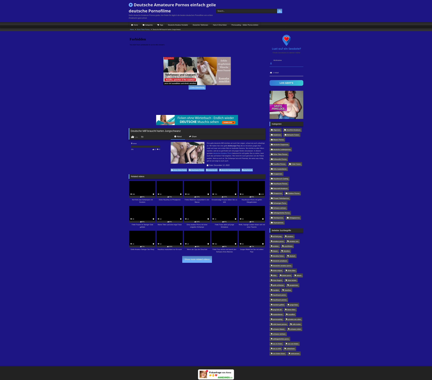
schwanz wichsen (279, 334)
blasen (275, 251)
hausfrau (288, 290)
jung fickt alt (248, 170)
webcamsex (295, 353)
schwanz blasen (278, 329)
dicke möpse (277, 270)
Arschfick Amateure (293, 130)
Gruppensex (277, 174)
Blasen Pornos (278, 140)
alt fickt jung (277, 236)
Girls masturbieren (280, 169)
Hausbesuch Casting (280, 179)
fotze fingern (277, 280)
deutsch (292, 256)
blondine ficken (278, 256)
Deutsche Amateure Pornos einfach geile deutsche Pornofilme (172, 8)
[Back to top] (425, 373)
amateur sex (293, 241)
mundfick (291, 314)
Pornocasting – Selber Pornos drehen (245, 25)
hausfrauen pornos (280, 300)
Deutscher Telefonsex (200, 25)
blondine (287, 251)
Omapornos (277, 193)
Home (136, 25)
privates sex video (294, 319)
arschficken (288, 246)
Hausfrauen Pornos (197, 170)
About (179, 136)
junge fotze (294, 305)
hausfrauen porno (279, 295)
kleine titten (291, 309)
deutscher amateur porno (282, 266)
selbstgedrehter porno (281, 339)
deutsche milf (212, 170)
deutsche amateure (280, 261)
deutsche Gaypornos (280, 144)
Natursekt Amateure (280, 188)
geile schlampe (278, 285)
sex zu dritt (277, 348)
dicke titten (292, 270)
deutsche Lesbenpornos (282, 149)
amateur (290, 236)
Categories (149, 25)
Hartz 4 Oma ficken (220, 25)
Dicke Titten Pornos (143, 29)
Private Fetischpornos (281, 198)
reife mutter (296, 324)
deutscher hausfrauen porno (231, 170)
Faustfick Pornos (279, 164)
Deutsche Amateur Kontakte (178, 25)
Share (194, 136)
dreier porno (286, 275)
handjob (276, 290)
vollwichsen (291, 348)
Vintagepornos (294, 218)
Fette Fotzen (296, 164)
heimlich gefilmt (278, 305)
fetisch (299, 275)
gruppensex (294, 285)
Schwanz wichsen (279, 208)
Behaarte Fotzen (293, 135)
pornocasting (277, 319)
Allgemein (276, 130)
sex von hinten (293, 344)
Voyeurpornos (278, 222)
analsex (276, 246)
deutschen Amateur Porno (222, 153)
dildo (274, 275)
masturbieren (277, 314)
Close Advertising (197, 87)
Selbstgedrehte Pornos (281, 213)
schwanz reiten (295, 329)
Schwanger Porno (279, 203)
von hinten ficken (279, 353)
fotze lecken (292, 280)
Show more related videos (197, 259)
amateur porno (278, 241)
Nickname (277, 60)
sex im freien (277, 344)
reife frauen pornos (280, 324)
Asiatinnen (277, 135)
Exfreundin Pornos (280, 159)
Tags (161, 25)
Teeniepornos (278, 218)
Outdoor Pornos (293, 193)
